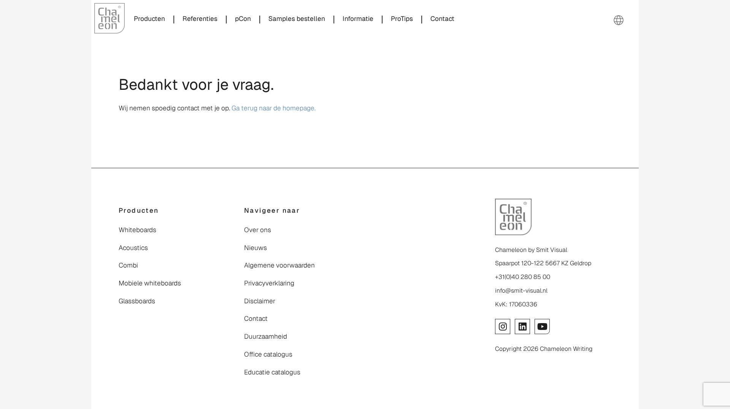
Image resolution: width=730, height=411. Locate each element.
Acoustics (133, 248)
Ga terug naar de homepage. (274, 108)
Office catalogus (268, 354)
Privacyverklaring (269, 283)
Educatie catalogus (272, 372)
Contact (256, 318)
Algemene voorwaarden (279, 265)
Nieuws (255, 248)
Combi (128, 265)
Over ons (257, 230)
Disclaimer (259, 301)
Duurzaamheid (265, 336)
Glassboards (137, 301)
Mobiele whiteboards (150, 283)
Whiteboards (137, 230)
